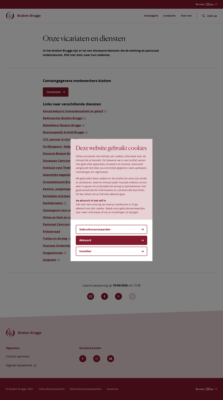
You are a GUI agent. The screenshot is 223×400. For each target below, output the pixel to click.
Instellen (85, 251)
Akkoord (85, 240)
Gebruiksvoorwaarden (94, 229)
